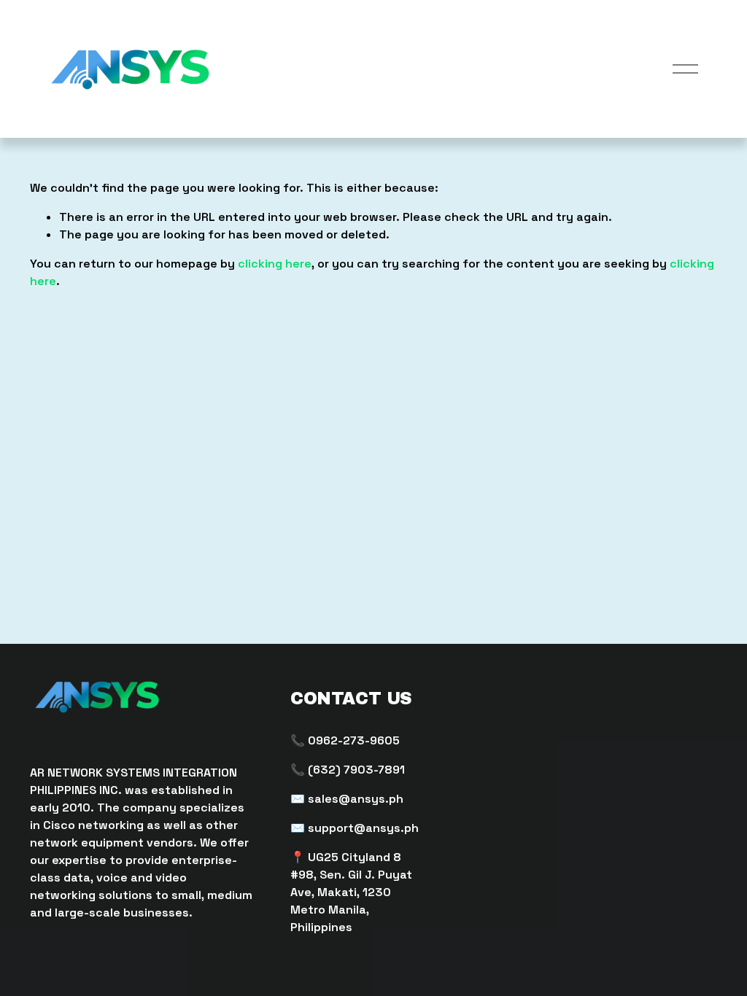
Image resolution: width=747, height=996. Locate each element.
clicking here (274, 263)
